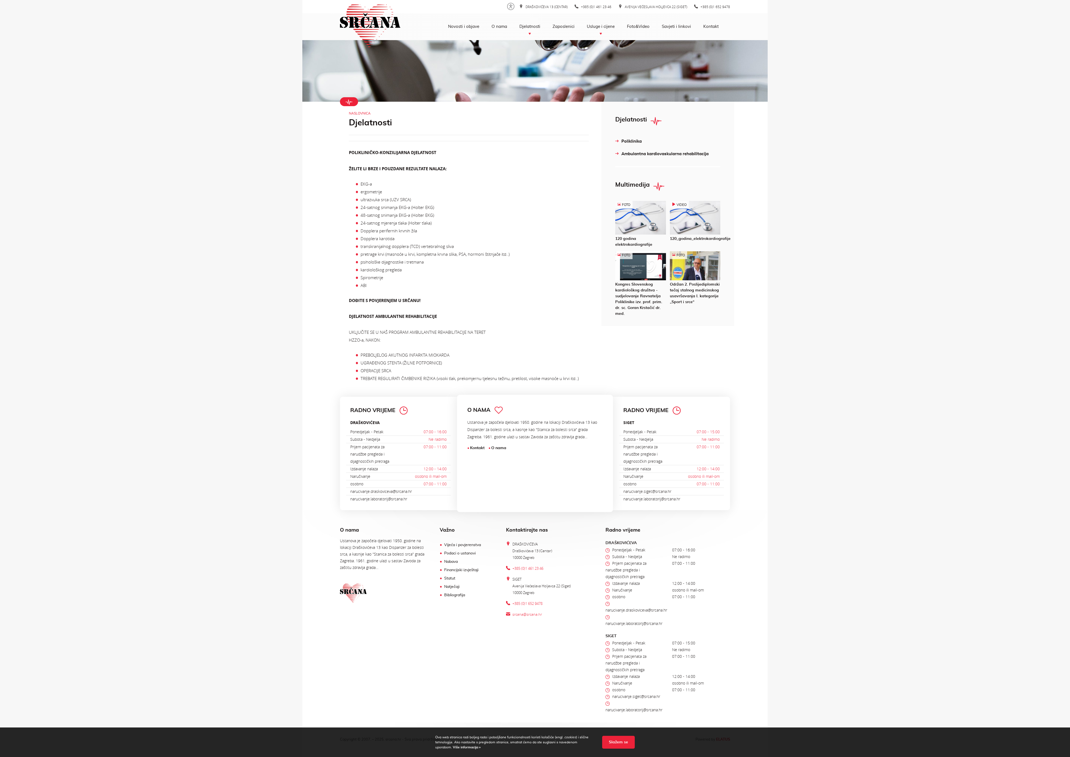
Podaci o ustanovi (460, 553)
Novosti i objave (463, 27)
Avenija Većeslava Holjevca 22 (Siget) (655, 6)
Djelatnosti (529, 27)
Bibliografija (454, 595)
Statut (449, 578)
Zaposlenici (564, 27)
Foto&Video (638, 27)
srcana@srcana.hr (527, 614)
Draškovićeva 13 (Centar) (546, 6)
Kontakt (711, 27)
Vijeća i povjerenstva (462, 545)
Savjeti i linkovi (676, 27)
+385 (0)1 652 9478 (715, 6)
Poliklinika (631, 141)
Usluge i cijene (601, 27)
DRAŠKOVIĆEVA (365, 422)
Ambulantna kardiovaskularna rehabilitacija (665, 154)
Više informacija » (466, 747)
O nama (499, 27)
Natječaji (451, 587)
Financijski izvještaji (461, 570)
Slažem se (618, 742)
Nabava (451, 562)
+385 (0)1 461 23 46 (595, 6)
